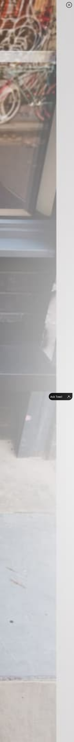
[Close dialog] (69, 5)
